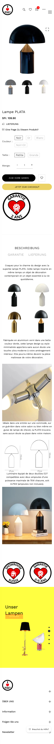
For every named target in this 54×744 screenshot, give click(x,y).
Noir (18, 137)
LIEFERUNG (11, 124)
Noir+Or (21, 144)
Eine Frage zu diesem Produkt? (21, 129)
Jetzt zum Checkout (27, 187)
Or (28, 137)
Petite (19, 155)
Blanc (39, 137)
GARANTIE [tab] (16, 254)
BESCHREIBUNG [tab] (27, 248)
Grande (33, 155)
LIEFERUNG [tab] (37, 254)
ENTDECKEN (14, 621)
